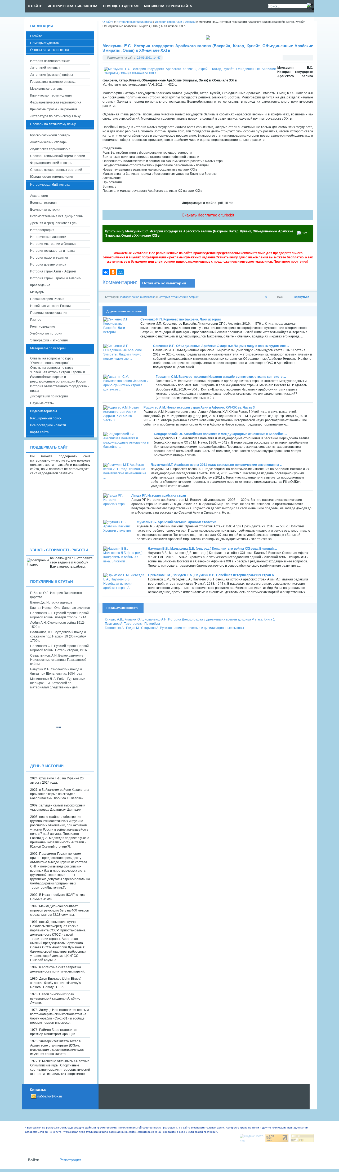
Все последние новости (48, 425)
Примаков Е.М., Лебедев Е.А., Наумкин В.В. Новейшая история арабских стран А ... (212, 575)
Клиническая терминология (51, 95)
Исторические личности (48, 237)
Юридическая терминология (51, 177)
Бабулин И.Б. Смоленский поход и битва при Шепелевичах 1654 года (56, 671)
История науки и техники (49, 257)
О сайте (36, 36)
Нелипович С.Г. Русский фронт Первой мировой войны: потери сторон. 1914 (59, 615)
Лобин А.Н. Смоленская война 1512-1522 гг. (57, 625)
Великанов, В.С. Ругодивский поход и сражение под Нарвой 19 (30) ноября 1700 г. (58, 636)
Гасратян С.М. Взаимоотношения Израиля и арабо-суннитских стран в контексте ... (221, 377)
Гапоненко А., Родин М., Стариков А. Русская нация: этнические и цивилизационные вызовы (174, 628)
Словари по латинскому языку (53, 124)
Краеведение (40, 285)
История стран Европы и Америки (56, 278)
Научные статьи (42, 403)
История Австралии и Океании (53, 244)
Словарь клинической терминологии (57, 156)
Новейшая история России (50, 306)
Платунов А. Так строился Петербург (132, 624)
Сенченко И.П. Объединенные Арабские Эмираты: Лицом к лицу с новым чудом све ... (221, 346)
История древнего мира (48, 264)
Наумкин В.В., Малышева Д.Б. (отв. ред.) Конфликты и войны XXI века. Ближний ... (212, 548)
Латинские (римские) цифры (51, 75)
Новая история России (47, 299)
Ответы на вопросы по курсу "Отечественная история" (51, 361)
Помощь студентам (44, 43)
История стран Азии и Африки (179, 296)
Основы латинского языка (49, 50)
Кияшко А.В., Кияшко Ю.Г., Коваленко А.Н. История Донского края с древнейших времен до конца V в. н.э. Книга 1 (190, 619)
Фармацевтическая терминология (55, 102)
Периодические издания (48, 313)
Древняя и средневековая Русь (53, 223)
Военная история (43, 203)
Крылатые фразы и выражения (54, 109)
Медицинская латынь (46, 88)
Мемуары (37, 292)
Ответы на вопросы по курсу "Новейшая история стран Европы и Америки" (57, 370)
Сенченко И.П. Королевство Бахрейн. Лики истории (180, 319)
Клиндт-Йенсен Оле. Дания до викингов (60, 608)
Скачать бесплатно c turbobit (208, 215)
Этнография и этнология (49, 340)
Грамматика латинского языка (52, 82)
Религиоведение (42, 326)
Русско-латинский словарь (50, 135)
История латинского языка (50, 61)
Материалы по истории (48, 348)
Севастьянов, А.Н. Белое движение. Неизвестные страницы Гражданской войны (58, 660)
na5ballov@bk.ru (49, 1096)
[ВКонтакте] (105, 272)
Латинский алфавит (45, 68)
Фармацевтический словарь (51, 163)
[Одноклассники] (113, 272)
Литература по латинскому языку (55, 116)
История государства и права (52, 251)
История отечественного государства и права (60, 388)
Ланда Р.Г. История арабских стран (158, 495)
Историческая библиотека (137, 296)
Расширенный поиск (45, 418)
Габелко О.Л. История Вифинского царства (56, 595)
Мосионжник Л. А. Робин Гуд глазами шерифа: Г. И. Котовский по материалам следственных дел (57, 683)
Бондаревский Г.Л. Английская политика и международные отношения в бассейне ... (220, 434)
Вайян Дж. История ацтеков (51, 602)
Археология (39, 196)
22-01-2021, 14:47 (148, 57)
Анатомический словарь (48, 142)
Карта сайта (39, 432)
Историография (42, 230)
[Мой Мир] (120, 272)
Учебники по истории (46, 333)
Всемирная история (45, 209)
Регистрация (70, 1160)
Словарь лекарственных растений (56, 170)
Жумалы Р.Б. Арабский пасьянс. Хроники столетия (176, 522)
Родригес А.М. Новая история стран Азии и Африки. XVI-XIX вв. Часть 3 (199, 407)
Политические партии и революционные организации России (58, 379)
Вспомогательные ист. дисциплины (56, 216)
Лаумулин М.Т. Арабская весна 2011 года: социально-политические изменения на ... (216, 465)
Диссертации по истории (49, 396)
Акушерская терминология (50, 149)
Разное (35, 320)
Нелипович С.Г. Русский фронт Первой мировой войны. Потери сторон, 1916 (59, 648)
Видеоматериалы (43, 411)
